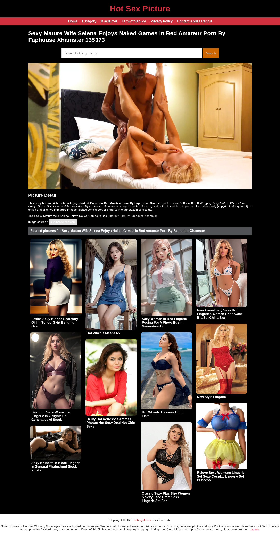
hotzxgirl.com (142, 520)
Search (211, 53)
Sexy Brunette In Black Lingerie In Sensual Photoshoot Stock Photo (55, 466)
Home (72, 21)
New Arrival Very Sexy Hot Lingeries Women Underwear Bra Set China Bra (219, 314)
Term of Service (134, 21)
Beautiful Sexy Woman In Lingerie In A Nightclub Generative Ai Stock (50, 416)
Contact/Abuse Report (194, 21)
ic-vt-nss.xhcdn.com (63, 222)
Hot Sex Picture (140, 8)
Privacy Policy (161, 21)
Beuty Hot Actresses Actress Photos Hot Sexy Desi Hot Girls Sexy (111, 422)
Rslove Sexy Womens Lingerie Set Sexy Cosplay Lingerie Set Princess (221, 476)
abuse (255, 529)
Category (89, 21)
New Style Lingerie (211, 397)
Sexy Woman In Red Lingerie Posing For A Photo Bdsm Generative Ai (164, 322)
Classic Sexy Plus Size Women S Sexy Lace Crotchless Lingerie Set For (166, 497)
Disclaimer (109, 21)
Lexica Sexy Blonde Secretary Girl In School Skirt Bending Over (54, 322)
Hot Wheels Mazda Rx (103, 333)
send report (95, 209)
